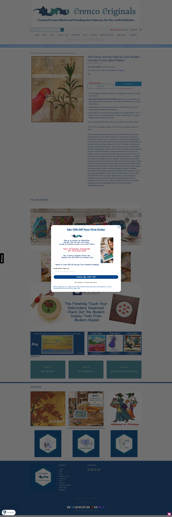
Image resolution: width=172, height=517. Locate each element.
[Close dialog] (119, 227)
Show (2, 258)
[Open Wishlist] (169, 514)
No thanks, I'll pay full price (86, 282)
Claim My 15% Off (86, 277)
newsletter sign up (61, 268)
